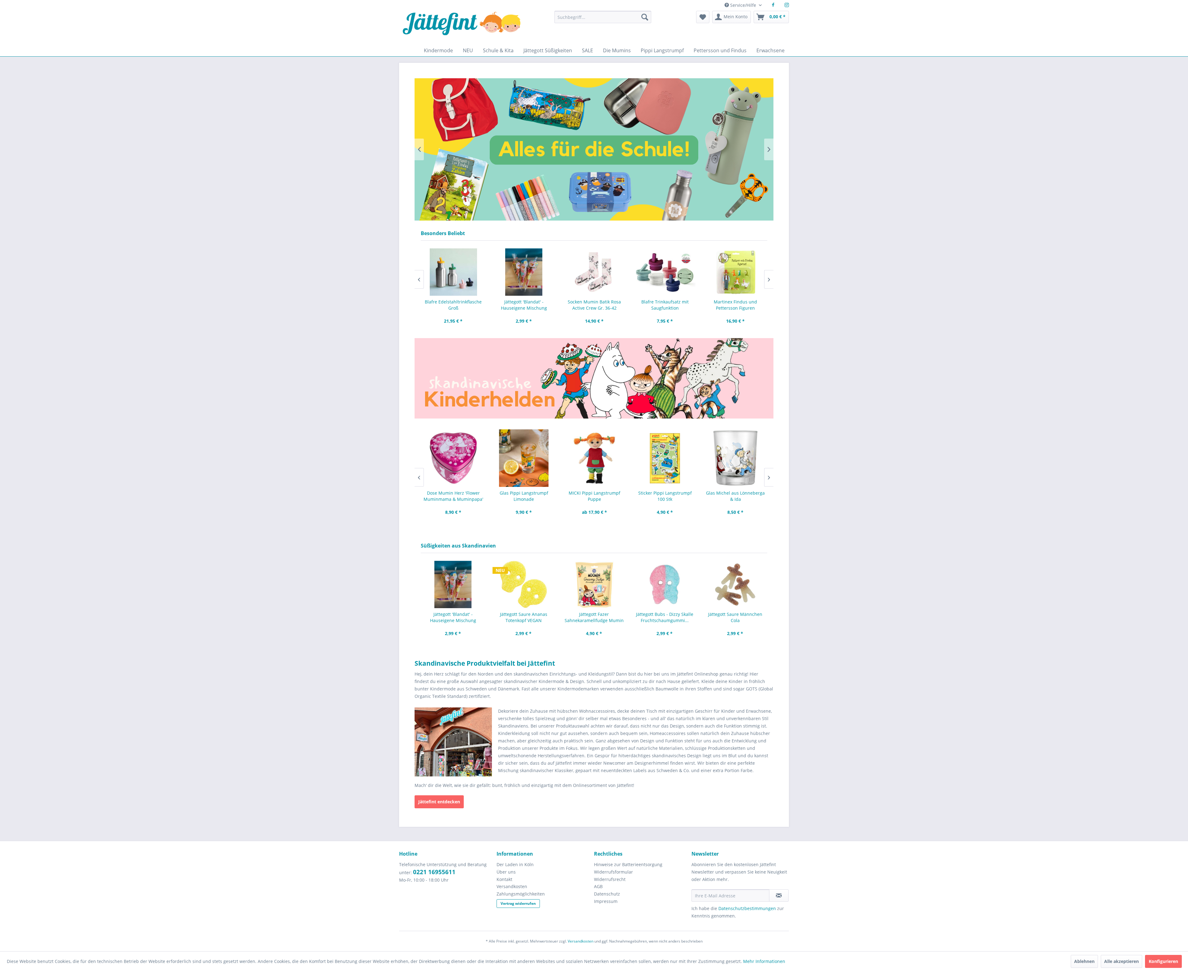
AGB (598, 886)
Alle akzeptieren (1121, 961)
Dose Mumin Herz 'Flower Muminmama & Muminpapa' (453, 496)
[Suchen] (644, 17)
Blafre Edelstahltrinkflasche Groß (452, 305)
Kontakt (504, 879)
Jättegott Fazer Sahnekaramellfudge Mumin (594, 617)
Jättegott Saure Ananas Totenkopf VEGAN (523, 617)
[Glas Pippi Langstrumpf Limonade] (523, 458)
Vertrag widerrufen (518, 903)
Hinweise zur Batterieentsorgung (628, 864)
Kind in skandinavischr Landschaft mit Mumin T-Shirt (594, 149)
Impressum (606, 901)
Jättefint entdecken (439, 802)
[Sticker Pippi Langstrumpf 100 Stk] (664, 458)
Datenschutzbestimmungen (747, 908)
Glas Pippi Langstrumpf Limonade (523, 496)
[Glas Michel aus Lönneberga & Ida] (735, 458)
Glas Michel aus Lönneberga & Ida (735, 496)
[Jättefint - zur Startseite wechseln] (461, 28)
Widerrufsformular (613, 872)
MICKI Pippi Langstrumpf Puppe (594, 496)
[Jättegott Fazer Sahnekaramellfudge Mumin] (594, 584)
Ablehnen (1084, 961)
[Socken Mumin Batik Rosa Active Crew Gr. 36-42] (594, 272)
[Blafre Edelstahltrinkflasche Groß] (453, 272)
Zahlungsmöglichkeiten (521, 894)
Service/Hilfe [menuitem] (743, 5)
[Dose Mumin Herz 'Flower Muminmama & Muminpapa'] (453, 458)
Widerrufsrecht (610, 879)
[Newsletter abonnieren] (779, 895)
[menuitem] (602, 20)
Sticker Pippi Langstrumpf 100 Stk (664, 496)
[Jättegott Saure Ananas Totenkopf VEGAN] (523, 584)
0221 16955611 (434, 872)
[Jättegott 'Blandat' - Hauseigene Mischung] (523, 272)
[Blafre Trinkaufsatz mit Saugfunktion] (664, 272)
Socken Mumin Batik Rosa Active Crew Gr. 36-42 (594, 305)
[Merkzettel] (702, 17)
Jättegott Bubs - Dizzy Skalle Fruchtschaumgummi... (664, 617)
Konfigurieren (1163, 961)
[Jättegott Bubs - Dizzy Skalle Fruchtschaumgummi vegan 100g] (664, 584)
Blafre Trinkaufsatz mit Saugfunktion (664, 305)
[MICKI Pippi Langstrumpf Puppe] (594, 458)
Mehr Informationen (764, 961)
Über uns (506, 872)
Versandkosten (512, 886)
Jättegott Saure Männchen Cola (735, 617)
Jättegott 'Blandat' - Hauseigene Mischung (524, 305)
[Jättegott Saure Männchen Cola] (735, 584)
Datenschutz (607, 894)
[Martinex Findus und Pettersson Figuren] (735, 272)
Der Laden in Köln (515, 864)
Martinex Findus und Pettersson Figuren (735, 305)
